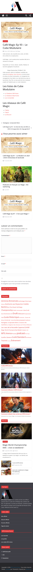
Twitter (7, 110)
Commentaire (5, 235)
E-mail (3, 264)
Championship (7, 310)
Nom (3, 256)
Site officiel (4, 516)
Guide (6, 317)
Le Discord (8, 114)
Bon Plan (9, 307)
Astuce (3, 304)
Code (14, 310)
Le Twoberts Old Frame (11, 93)
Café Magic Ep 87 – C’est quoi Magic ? (16, 214)
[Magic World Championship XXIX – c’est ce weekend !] (16, 431)
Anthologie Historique (24, 301)
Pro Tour (27, 333)
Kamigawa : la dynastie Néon (11, 123)
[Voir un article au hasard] (30, 15)
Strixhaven (28, 337)
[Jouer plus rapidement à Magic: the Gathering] (6, 472)
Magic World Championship (9, 330)
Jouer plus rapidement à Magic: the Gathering (20, 470)
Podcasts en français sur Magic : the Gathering (15, 186)
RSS (3, 555)
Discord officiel (5, 519)
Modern (19, 330)
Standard (21, 337)
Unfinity (9, 340)
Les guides (4, 539)
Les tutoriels (4, 535)
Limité (27, 327)
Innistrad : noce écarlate (12, 320)
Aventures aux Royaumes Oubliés (17, 304)
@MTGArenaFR (6, 551)
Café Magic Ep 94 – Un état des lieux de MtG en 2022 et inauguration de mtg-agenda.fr (16, 128)
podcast (21, 333)
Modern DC (25, 330)
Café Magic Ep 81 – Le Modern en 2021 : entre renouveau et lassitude (16, 157)
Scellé (14, 337)
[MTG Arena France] (3, 15)
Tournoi (4, 340)
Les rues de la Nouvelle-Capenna (12, 327)
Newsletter (5, 558)
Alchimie (4, 301)
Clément (16, 450)
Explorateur (28, 313)
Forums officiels (5, 523)
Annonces (13, 300)
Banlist (4, 307)
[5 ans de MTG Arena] (6, 464)
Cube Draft (26, 310)
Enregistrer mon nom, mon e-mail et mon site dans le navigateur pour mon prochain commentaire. (16, 282)
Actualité (5, 41)
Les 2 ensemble (9, 98)
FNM (2, 317)
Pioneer (14, 333)
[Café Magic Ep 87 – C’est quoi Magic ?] (16, 196)
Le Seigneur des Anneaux (13, 325)
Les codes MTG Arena (6, 542)
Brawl (14, 307)
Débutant (21, 314)
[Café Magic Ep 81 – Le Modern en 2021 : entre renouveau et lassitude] (16, 138)
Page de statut (5, 526)
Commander (19, 310)
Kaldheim (27, 320)
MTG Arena (6, 333)
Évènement (16, 340)
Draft (15, 313)
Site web (3, 271)
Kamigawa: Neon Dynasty (14, 74)
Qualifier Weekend (6, 337)
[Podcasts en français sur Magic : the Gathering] (16, 167)
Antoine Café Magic (16, 51)
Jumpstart (22, 320)
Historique (14, 317)
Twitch (7, 112)
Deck (2, 313)
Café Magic (19, 307)
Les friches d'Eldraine (26, 325)
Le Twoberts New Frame (12, 96)
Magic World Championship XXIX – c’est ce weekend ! (15, 446)
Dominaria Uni (8, 314)
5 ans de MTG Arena (17, 463)
